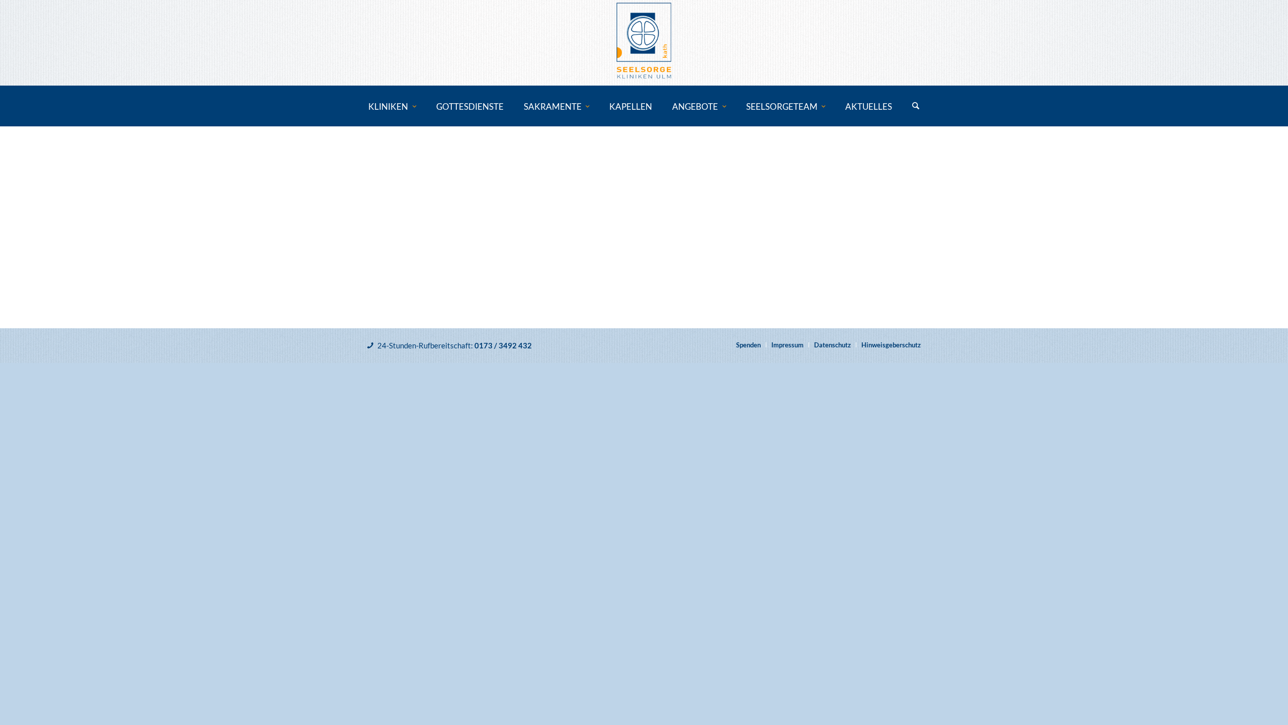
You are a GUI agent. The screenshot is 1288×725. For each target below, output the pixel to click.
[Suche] (915, 106)
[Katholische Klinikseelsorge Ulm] (643, 43)
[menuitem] (392, 106)
